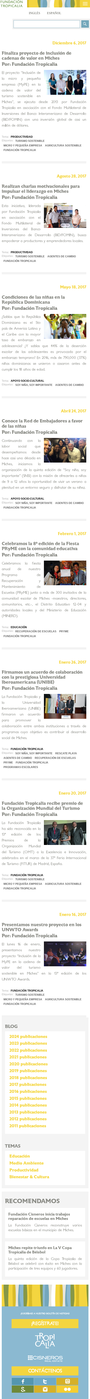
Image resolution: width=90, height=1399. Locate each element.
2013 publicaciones (28, 1112)
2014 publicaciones (28, 1105)
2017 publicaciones (27, 1084)
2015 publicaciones (28, 1098)
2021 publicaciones (28, 1057)
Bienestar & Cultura (29, 1177)
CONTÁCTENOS (45, 1370)
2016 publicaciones (28, 1091)
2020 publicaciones (28, 1064)
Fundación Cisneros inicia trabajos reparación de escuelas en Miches (39, 1216)
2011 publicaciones (27, 1126)
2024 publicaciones (28, 1036)
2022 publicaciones (28, 1050)
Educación (19, 1156)
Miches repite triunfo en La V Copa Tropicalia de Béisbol (40, 1250)
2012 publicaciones (28, 1119)
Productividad (23, 1170)
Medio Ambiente (26, 1163)
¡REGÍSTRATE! (45, 1323)
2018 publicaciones (28, 1078)
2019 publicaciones (28, 1071)
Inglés (34, 13)
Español (54, 13)
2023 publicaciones (28, 1043)
